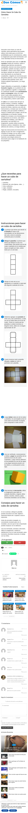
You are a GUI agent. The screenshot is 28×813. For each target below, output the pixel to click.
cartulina (10, 547)
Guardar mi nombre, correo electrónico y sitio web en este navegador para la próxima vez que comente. (14, 723)
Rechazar (13, 810)
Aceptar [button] (5, 810)
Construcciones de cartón (7, 8)
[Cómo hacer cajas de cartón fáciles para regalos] (4, 782)
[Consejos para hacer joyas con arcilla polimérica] (14, 743)
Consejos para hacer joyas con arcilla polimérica (14, 749)
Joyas (14, 744)
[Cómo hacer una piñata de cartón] (8, 593)
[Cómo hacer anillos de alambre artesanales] (4, 789)
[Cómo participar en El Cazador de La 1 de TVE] (4, 769)
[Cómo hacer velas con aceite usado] (4, 796)
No (20, 542)
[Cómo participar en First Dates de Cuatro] (4, 763)
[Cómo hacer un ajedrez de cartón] (8, 606)
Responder (24, 635)
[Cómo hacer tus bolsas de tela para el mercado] (4, 756)
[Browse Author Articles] (14, 563)
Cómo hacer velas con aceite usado (17, 794)
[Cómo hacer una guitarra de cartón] (20, 593)
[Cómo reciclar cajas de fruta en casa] (4, 776)
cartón (6, 547)
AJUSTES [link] (19, 807)
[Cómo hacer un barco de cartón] (20, 606)
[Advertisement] (14, 34)
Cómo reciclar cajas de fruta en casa (18, 774)
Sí (7, 542)
